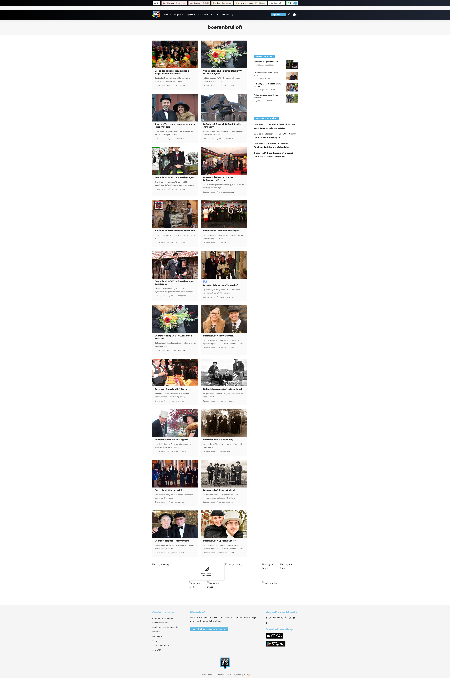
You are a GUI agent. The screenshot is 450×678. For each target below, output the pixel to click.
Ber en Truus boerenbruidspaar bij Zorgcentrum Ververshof (172, 72)
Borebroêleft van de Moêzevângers (221, 230)
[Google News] (278, 618)
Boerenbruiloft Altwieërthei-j (218, 439)
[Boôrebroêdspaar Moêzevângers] (175, 524)
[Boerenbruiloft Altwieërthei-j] (224, 423)
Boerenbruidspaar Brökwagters (171, 439)
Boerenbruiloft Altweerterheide (219, 490)
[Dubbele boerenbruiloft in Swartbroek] (224, 372)
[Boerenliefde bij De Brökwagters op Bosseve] (175, 319)
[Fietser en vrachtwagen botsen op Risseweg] (292, 98)
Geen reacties (161, 85)
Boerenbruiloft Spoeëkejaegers (219, 541)
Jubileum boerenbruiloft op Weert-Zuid (175, 230)
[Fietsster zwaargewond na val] (292, 64)
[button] (232, 15)
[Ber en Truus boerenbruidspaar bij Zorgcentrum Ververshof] (175, 54)
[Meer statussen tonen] (295, 3)
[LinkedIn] (286, 618)
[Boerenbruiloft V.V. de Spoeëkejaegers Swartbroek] (175, 265)
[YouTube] (274, 618)
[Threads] (290, 618)
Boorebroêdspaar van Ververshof (220, 285)
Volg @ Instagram (206, 574)
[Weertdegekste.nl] (156, 14)
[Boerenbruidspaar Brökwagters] (175, 423)
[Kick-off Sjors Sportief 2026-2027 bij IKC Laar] (292, 87)
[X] (270, 618)
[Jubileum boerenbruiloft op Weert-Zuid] (175, 214)
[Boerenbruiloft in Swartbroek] (224, 319)
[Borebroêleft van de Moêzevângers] (224, 214)
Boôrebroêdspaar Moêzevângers (172, 541)
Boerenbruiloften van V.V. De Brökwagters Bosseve (218, 178)
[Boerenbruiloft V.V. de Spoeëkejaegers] (175, 161)
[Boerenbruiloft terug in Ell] (175, 473)
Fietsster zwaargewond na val (266, 62)
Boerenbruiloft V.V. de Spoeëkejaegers (175, 177)
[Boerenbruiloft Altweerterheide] (224, 473)
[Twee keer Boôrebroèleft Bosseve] (175, 372)
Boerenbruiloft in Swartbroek (218, 335)
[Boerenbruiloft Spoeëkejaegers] (224, 524)
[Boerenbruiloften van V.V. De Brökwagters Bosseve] (224, 161)
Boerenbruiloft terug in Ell (168, 490)
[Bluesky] (293, 618)
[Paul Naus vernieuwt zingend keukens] (292, 76)
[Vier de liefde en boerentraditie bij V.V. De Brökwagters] (224, 54)
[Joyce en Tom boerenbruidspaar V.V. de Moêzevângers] (175, 107)
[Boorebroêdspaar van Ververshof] (224, 265)
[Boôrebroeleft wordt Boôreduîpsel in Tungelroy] (224, 107)
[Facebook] (267, 618)
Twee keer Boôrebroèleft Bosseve (172, 389)
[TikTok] (267, 623)
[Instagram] (282, 618)
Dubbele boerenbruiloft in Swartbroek (223, 389)
